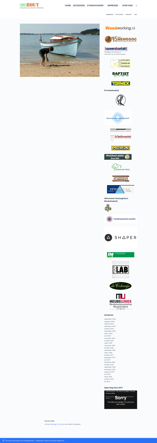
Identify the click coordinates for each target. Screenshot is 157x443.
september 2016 (109, 367)
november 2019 (109, 338)
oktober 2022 (109, 329)
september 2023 (110, 326)
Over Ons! (127, 5)
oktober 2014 (109, 379)
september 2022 (110, 331)
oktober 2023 (109, 324)
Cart (135, 14)
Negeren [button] (153, 440)
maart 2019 (108, 343)
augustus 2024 (109, 321)
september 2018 (109, 350)
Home (68, 5)
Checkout (129, 14)
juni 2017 (107, 360)
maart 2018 (108, 353)
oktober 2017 (108, 355)
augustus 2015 (109, 372)
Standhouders (95, 5)
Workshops (109, 14)
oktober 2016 (109, 365)
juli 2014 (107, 381)
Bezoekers (79, 5)
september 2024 (110, 319)
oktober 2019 (109, 341)
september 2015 (109, 369)
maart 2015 (108, 377)
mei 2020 (107, 336)
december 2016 (109, 362)
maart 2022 (108, 333)
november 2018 (109, 345)
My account (119, 14)
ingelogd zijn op (56, 424)
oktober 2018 (109, 348)
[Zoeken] (136, 5)
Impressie (113, 5)
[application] (120, 400)
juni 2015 (107, 374)
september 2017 (109, 357)
